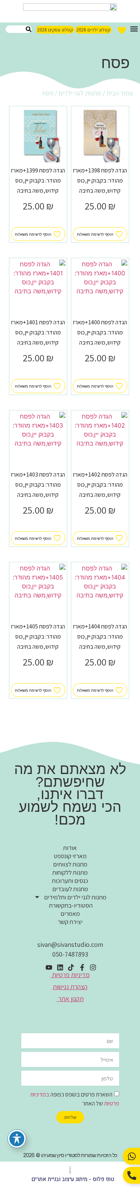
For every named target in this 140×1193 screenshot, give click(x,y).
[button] (134, 28)
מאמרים (70, 913)
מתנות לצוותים (70, 864)
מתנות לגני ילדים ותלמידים (75, 897)
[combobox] (19, 29)
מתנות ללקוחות (70, 872)
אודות (70, 848)
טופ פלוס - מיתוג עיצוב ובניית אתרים (72, 1179)
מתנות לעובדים (70, 889)
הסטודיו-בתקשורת (70, 905)
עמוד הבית (119, 93)
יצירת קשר (70, 922)
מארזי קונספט (70, 856)
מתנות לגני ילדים (80, 93)
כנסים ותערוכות (70, 881)
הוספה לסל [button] (100, 223)
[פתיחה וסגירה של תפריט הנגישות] (17, 1139)
